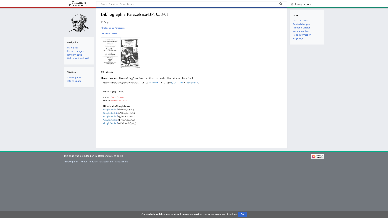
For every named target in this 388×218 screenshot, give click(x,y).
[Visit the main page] (78, 22)
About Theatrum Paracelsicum (97, 161)
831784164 (176, 82)
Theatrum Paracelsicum (79, 4)
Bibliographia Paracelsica (113, 27)
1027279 (152, 82)
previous (105, 33)
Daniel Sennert (117, 97)
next (114, 33)
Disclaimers (121, 161)
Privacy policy (71, 161)
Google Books (109, 109)
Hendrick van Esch (118, 100)
